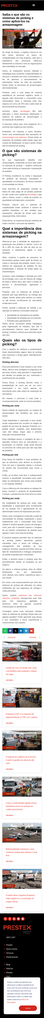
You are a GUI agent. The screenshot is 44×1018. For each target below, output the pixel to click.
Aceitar (28, 1008)
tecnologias (25, 111)
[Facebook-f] (10, 919)
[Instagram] (5, 919)
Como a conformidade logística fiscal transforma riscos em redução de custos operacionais (21, 806)
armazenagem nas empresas (14, 137)
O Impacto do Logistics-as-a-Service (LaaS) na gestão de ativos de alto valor (21, 760)
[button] (34, 5)
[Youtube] (18, 919)
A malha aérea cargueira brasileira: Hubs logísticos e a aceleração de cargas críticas (20, 898)
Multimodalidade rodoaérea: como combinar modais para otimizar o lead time (21, 852)
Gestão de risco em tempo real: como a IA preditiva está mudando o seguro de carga (21, 671)
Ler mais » (10, 680)
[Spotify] (23, 919)
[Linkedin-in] (14, 919)
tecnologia (32, 195)
